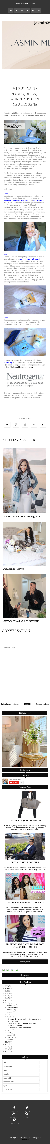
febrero (10, 1037)
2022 (7, 988)
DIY (33, 3)
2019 (7, 996)
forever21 (7, 1078)
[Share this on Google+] (16, 425)
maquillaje (30, 115)
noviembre (11, 1007)
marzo (9, 1035)
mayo (9, 1030)
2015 (7, 1042)
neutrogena (40, 115)
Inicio (27, 704)
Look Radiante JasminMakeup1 (19, 1028)
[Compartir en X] (7, 425)
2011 (6, 1051)
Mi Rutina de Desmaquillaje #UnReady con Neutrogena (24, 1020)
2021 (7, 991)
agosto (10, 1012)
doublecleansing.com (24, 367)
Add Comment (27, 113)
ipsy (5, 1086)
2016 (7, 1003)
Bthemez (25, 1139)
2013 (7, 1047)
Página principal (21, 3)
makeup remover (18, 115)
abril (9, 1033)
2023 (7, 986)
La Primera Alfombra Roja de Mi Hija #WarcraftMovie (21, 1024)
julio (8, 1014)
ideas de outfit (8, 1082)
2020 (7, 993)
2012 (7, 1049)
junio (9, 1017)
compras (6, 1070)
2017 (6, 1000)
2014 (7, 1044)
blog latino (7, 1067)
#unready (41, 113)
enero (9, 1040)
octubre (10, 1010)
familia (6, 1074)
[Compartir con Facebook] (43, 425)
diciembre (11, 1005)
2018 (7, 998)
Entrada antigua (42, 704)
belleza (7, 115)
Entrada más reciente (9, 704)
